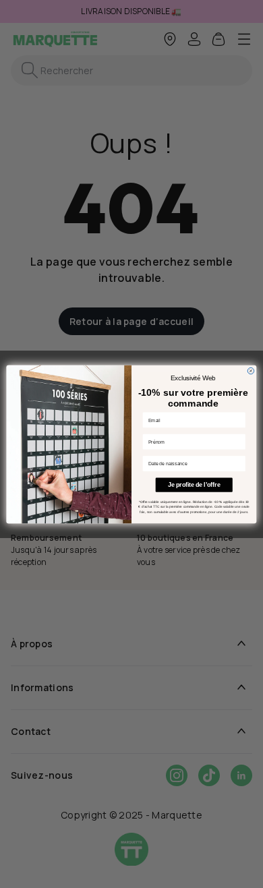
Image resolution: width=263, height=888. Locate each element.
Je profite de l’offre (194, 484)
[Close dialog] (250, 370)
